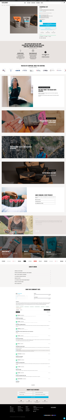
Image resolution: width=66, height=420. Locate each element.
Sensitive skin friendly (37, 306)
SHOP (25, 2)
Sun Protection (11, 408)
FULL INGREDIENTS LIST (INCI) (39, 203)
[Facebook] (34, 411)
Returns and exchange (12, 411)
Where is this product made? (19, 281)
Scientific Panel (27, 408)
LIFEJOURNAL (38, 2)
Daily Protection (12, 407)
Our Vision (27, 407)
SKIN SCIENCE (33, 2)
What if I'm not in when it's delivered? (20, 274)
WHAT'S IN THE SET (37, 199)
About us (27, 406)
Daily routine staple (27, 306)
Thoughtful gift (47, 306)
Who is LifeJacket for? (18, 283)
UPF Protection (12, 409)
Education (19, 406)
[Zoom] (36, 7)
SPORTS (42, 2)
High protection (32, 306)
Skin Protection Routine (20, 407)
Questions (21, 309)
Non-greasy (17, 306)
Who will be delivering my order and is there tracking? (23, 272)
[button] (43, 11)
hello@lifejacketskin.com (36, 409)
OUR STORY (28, 2)
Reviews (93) (17, 309)
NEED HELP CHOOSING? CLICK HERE (17, 0)
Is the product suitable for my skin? (20, 276)
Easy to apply (22, 306)
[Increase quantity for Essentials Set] (41, 24)
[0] (63, 2)
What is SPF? (19, 408)
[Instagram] (36, 411)
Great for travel (43, 306)
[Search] (62, 2)
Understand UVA (20, 409)
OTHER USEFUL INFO (38, 201)
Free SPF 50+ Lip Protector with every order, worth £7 (29, 0)
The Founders (27, 409)
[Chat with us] (64, 418)
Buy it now (48, 25)
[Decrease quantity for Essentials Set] (40, 24)
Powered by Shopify (23, 416)
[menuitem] (25, 3)
